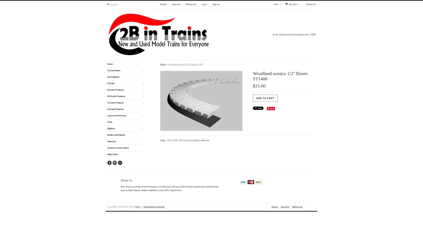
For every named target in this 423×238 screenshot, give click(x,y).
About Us (176, 4)
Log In (204, 4)
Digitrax (125, 128)
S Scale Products (115, 109)
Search (163, 4)
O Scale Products (125, 102)
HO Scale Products (125, 96)
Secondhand (125, 76)
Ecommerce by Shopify (154, 206)
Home (110, 63)
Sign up (216, 4)
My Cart (294, 4)
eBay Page (112, 154)
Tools (125, 121)
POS (137, 206)
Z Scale (125, 83)
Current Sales (125, 70)
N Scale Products (125, 89)
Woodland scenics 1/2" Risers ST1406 (186, 64)
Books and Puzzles (116, 134)
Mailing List (191, 4)
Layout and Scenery (125, 115)
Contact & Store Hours (118, 147)
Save (272, 108)
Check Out (311, 4)
